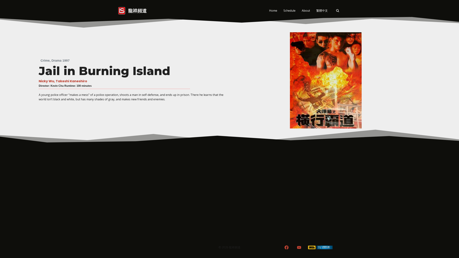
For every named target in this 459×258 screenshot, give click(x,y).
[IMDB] (312, 247)
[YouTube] (299, 247)
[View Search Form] (337, 11)
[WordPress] (325, 247)
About (306, 11)
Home (273, 11)
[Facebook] (286, 247)
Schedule (289, 11)
